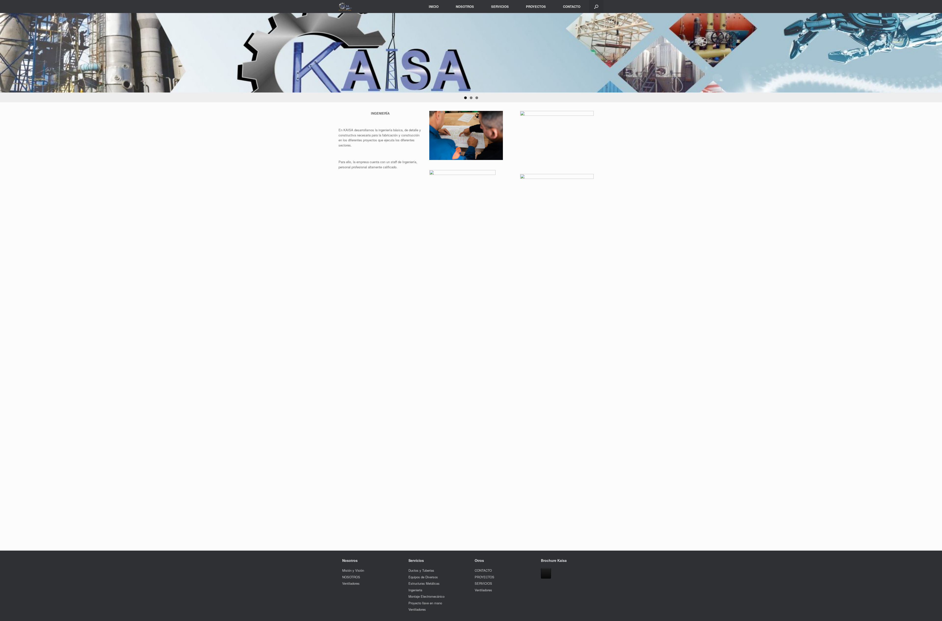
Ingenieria (415, 590)
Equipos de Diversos (423, 577)
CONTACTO (571, 6)
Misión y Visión (353, 570)
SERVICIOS (500, 6)
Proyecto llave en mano (425, 603)
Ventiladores (351, 583)
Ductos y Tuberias (421, 570)
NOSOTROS (465, 6)
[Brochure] (546, 573)
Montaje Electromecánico (426, 596)
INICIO (434, 6)
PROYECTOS (536, 6)
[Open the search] (596, 6)
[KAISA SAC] (346, 6)
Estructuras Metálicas (424, 583)
